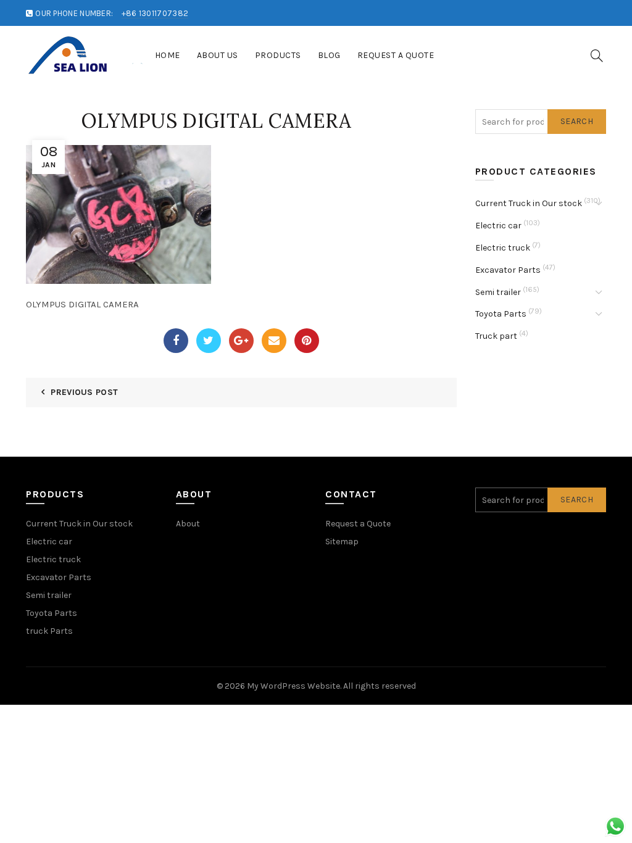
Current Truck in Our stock (528, 203)
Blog (329, 55)
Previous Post (84, 392)
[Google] (241, 340)
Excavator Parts (508, 270)
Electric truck (502, 248)
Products (278, 55)
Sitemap (342, 541)
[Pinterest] (306, 340)
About (188, 523)
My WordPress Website (293, 686)
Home (167, 55)
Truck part (496, 336)
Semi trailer (498, 292)
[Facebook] (176, 340)
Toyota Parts (500, 314)
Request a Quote (395, 55)
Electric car (498, 225)
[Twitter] (208, 340)
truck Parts (49, 631)
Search (576, 121)
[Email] (274, 340)
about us (217, 55)
